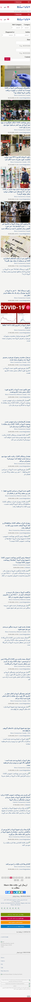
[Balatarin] (19, 892)
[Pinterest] (11, 892)
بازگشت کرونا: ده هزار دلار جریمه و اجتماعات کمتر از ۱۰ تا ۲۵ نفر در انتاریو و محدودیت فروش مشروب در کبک (16, 594)
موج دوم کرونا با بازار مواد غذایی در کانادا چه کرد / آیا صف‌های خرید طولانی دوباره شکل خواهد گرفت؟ (16, 191)
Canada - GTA (26, 162)
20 (13, 877)
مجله (19, 899)
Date (28, 39)
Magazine (23, 903)
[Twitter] (9, 892)
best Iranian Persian (9, 903)
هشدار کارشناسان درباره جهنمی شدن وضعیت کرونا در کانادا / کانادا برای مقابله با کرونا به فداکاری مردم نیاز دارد (16, 424)
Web (15, 904)
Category (27, 24)
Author (27, 32)
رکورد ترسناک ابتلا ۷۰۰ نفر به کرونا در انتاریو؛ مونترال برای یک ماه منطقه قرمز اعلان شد (16, 293)
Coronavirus (21, 95)
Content (27, 57)
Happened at (10, 32)
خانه (29, 11)
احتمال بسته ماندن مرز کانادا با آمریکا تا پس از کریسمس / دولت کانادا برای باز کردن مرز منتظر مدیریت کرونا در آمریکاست (15, 661)
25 (22, 880)
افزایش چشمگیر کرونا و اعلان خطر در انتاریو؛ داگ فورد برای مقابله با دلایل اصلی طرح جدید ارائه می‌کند (16, 696)
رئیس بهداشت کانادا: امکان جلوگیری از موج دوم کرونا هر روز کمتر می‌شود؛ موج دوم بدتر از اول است (15, 125)
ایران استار (25, 899)
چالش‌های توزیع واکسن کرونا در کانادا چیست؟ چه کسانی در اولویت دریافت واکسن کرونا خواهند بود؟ (17, 90)
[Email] (22, 892)
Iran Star (2, 903)
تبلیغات (14, 901)
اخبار (5, 899)
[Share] (24, 892)
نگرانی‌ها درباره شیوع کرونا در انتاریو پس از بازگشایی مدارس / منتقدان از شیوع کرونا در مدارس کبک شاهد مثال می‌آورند (15, 832)
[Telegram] (16, 892)
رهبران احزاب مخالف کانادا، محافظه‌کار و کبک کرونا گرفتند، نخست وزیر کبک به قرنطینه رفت (16, 525)
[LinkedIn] (14, 892)
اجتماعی (18, 901)
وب (17, 899)
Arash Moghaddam (24, 98)
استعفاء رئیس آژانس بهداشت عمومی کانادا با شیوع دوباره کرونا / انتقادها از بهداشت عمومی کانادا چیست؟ (15, 560)
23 (5, 877)
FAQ (2, 964)
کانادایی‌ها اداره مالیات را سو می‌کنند (18, 864)
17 (22, 877)
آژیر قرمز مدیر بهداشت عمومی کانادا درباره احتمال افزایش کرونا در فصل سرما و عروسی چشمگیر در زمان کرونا (15, 797)
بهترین (21, 899)
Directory (18, 904)
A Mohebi (27, 567)
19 (16, 877)
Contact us (3, 961)
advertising (18, 903)
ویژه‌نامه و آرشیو (24, 11)
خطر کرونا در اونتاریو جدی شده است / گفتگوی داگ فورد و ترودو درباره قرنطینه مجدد (16, 762)
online (26, 903)
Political (19, 394)
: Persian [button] (18, 2)
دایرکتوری (14, 899)
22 (8, 877)
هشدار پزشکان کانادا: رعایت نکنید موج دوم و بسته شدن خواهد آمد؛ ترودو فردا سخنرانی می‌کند (16, 458)
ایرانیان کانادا (9, 899)
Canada (28, 95)
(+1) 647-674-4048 (4, 937)
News (15, 95)
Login (2, 967)
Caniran (15, 565)
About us (2, 957)
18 (19, 877)
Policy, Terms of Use (5, 970)
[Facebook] (6, 892)
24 (2, 877)
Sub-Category (17, 24)
